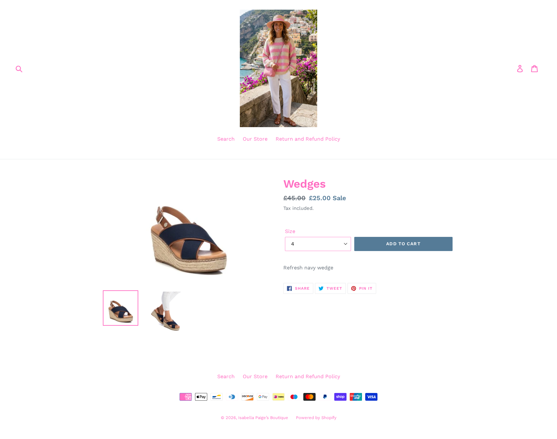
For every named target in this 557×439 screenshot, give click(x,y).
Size (290, 231)
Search (226, 139)
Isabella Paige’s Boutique (263, 417)
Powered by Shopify (316, 417)
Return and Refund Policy (308, 139)
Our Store (255, 139)
